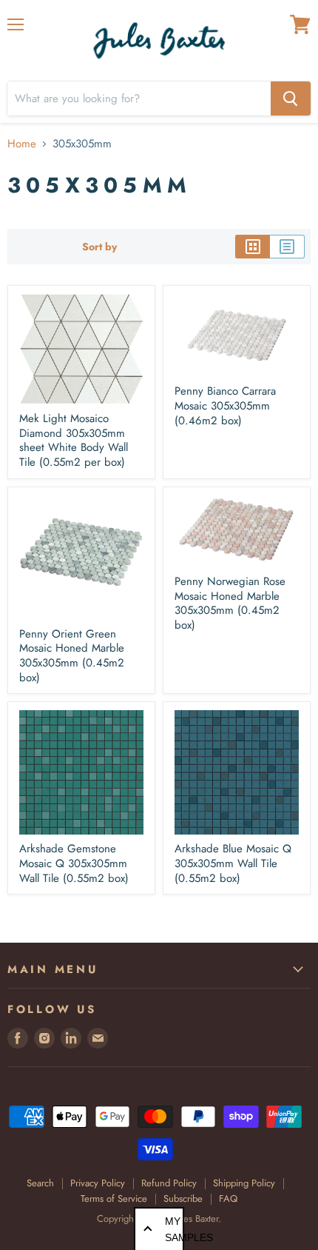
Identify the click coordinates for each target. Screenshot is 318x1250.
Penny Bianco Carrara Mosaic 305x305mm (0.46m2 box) (225, 405)
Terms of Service (114, 1198)
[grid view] (252, 246)
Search (40, 1183)
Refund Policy (169, 1183)
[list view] (287, 246)
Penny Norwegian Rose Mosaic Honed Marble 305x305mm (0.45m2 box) (230, 603)
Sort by (99, 247)
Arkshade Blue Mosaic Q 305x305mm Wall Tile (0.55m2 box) (233, 863)
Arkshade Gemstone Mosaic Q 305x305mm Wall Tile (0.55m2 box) (74, 863)
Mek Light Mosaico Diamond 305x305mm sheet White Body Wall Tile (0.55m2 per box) (73, 440)
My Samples (174, 1229)
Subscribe (183, 1198)
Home (21, 144)
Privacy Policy (97, 1183)
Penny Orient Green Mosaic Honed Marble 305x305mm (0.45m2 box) (71, 656)
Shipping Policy (244, 1183)
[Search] (291, 98)
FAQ (228, 1198)
